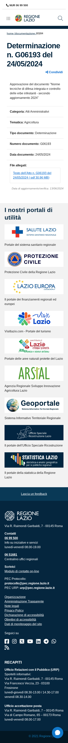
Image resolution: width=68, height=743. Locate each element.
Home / (11, 33)
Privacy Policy (14, 610)
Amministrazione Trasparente (24, 601)
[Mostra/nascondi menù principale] (10, 18)
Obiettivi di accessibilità (20, 619)
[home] (28, 18)
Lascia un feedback (34, 494)
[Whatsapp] (54, 641)
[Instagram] (14, 641)
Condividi (55, 72)
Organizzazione (15, 597)
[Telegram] (46, 641)
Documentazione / (25, 33)
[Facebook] (7, 641)
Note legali (12, 606)
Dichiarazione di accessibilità (24, 615)
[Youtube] (30, 641)
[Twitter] (22, 641)
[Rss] (7, 648)
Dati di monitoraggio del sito (23, 624)
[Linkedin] (38, 641)
